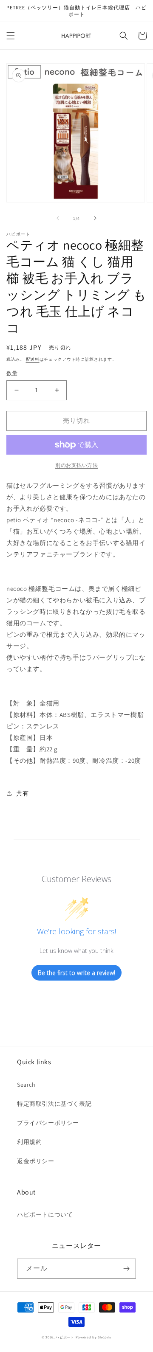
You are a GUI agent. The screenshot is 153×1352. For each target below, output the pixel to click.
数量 (12, 373)
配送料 (33, 359)
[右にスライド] (95, 218)
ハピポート (65, 1337)
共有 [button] (22, 793)
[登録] (126, 1269)
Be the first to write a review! (76, 973)
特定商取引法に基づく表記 (54, 1103)
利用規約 (29, 1142)
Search (26, 1084)
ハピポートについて (45, 1214)
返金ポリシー (35, 1161)
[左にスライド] (57, 218)
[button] (10, 35)
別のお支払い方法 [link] (76, 465)
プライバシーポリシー (48, 1123)
